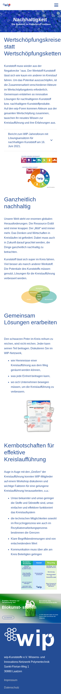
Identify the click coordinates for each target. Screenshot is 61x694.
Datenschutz (11, 687)
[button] (56, 5)
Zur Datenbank (45, 606)
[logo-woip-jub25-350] (6, 5)
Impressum (10, 680)
